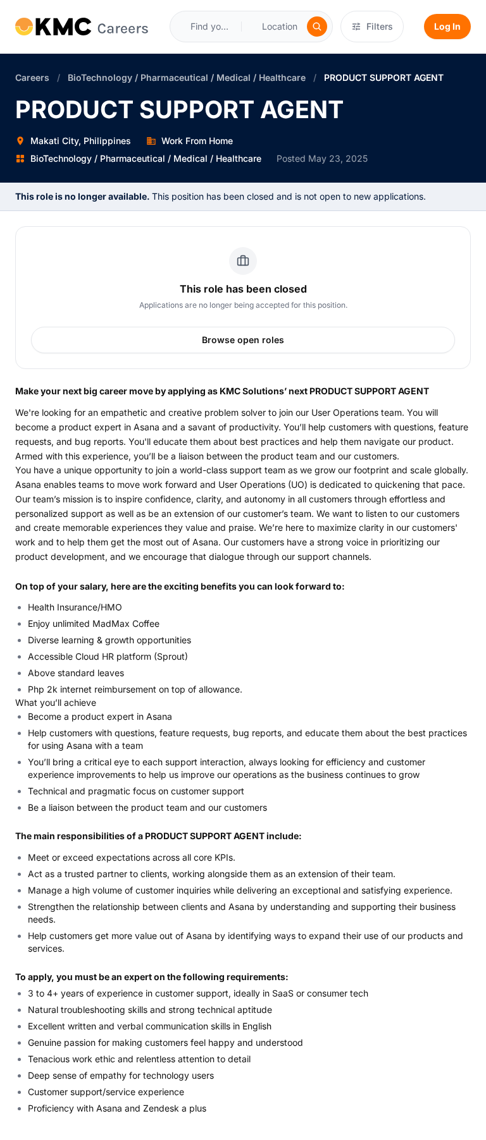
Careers (32, 77)
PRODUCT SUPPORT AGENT (384, 77)
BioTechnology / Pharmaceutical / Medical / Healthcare (187, 77)
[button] (287, 26)
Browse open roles (243, 339)
